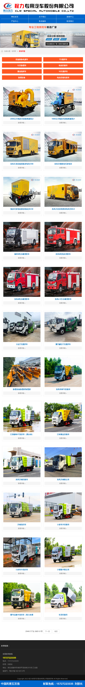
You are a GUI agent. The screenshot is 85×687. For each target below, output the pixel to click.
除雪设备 (21, 77)
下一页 (47, 631)
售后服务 (42, 21)
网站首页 (14, 16)
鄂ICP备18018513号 (17, 671)
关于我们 (42, 16)
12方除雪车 (21, 65)
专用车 (14, 51)
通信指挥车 (21, 71)
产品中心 (14, 21)
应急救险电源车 (22, 59)
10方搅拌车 (63, 71)
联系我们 (70, 21)
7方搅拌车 (63, 59)
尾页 (56, 631)
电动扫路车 (63, 65)
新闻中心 (70, 16)
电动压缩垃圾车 (63, 77)
